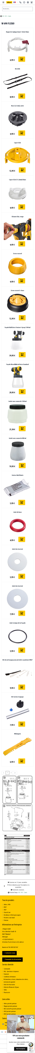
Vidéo (5, 990)
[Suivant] (15, 773)
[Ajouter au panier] (21, 59)
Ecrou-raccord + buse (17, 290)
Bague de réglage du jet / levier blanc (17, 32)
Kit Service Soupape (17, 697)
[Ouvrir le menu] (3, 2)
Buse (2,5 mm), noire (17, 106)
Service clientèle (7, 965)
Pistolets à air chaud (9, 918)
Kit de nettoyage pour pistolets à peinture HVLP (17, 660)
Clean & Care (7, 912)
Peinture (6, 920)
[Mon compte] (28, 2)
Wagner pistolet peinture (10, 1006)
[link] (3, 773)
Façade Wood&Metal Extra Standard (17, 364)
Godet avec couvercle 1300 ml (17, 401)
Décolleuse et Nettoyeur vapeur (12, 915)
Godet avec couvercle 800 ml (17, 438)
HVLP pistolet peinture (10, 1014)
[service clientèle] (24, 2)
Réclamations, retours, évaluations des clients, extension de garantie (16, 981)
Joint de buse (17, 512)
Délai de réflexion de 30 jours (11, 987)
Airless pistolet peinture (10, 1004)
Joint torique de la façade (17, 623)
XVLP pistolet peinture (10, 1011)
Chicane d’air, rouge (18, 217)
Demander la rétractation (13, 959)
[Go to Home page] (9, 2)
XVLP (5, 910)
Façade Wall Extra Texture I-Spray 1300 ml (17, 327)
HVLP (5, 907)
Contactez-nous (10, 953)
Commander (7, 969)
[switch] (31, 1050)
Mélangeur (17, 734)
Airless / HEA (7, 905)
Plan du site (7, 992)
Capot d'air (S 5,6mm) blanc (17, 180)
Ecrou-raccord (17, 254)
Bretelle (17, 69)
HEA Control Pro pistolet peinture (12, 1009)
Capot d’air (17, 143)
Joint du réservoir (17, 549)
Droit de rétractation (9, 985)
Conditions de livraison (10, 977)
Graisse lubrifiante (17, 475)
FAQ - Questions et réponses (11, 971)
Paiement (6, 974)
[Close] (31, 1017)
